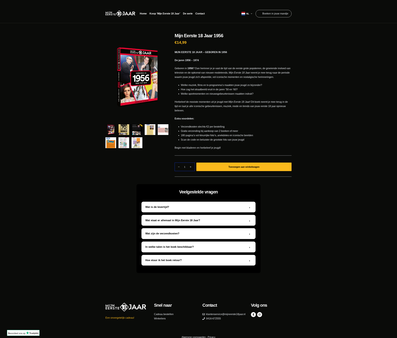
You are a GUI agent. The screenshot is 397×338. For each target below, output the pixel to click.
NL (247, 13)
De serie (188, 13)
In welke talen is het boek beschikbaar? (169, 246)
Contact (200, 13)
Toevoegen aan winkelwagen (243, 167)
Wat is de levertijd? (157, 207)
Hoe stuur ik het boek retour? (163, 260)
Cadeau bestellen (164, 314)
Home (143, 13)
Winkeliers (160, 318)
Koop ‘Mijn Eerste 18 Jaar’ (164, 13)
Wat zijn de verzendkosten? (162, 233)
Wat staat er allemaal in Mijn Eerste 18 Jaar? (172, 220)
